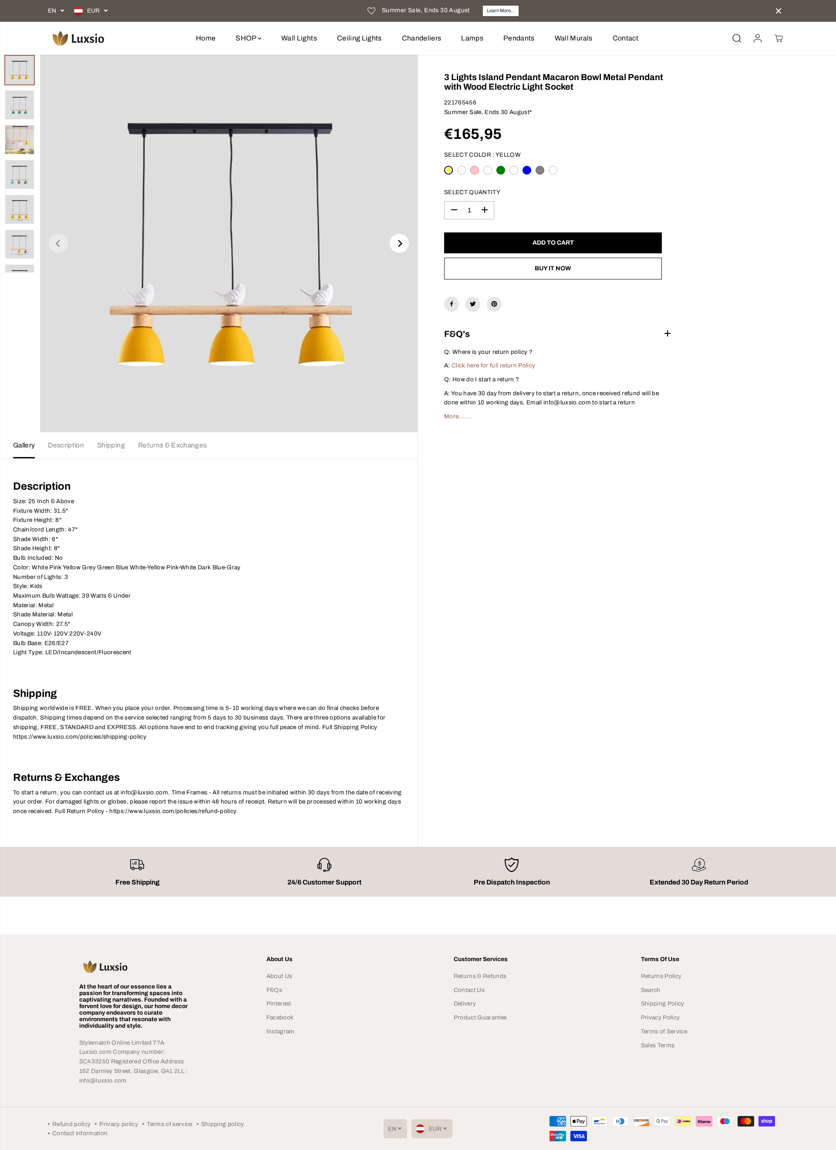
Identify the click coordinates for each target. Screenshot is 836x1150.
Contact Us (469, 990)
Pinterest (278, 1003)
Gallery (24, 445)
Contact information (80, 1133)
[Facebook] (451, 303)
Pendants (519, 38)
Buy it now (553, 268)
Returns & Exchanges (172, 445)
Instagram (280, 1031)
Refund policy (71, 1124)
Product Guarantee (480, 1017)
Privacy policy (118, 1124)
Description (66, 445)
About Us (279, 976)
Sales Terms (658, 1045)
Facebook (280, 1017)
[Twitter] (472, 303)
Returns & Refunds (480, 976)
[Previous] (58, 243)
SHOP (247, 38)
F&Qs (274, 990)
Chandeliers (422, 38)
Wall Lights (299, 38)
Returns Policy (661, 976)
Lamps (472, 38)
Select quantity (472, 192)
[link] (137, 966)
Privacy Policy (660, 1017)
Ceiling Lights (359, 38)
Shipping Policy (662, 1003)
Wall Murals (574, 38)
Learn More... (501, 10)
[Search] (736, 38)
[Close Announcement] (778, 10)
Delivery (465, 1003)
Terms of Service (664, 1031)
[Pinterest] (494, 303)
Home (206, 38)
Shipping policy (222, 1124)
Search (651, 990)
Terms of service (169, 1124)
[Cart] (778, 38)
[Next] (399, 243)
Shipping (111, 445)
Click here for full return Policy (493, 365)
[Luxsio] (78, 38)
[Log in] (757, 38)
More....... (458, 416)
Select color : (482, 154)
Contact (625, 38)
